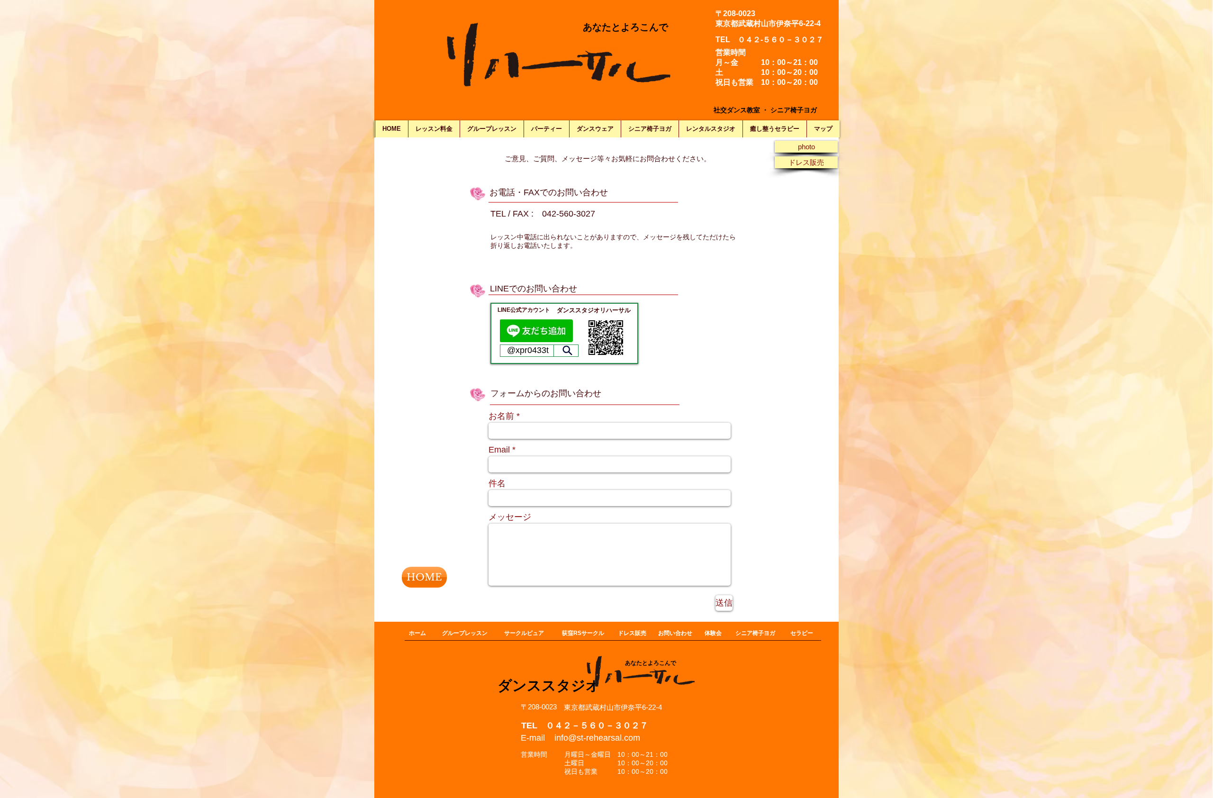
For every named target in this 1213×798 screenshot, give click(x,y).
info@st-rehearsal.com (597, 738)
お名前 (501, 416)
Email (499, 449)
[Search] (567, 351)
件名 (497, 483)
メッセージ (510, 517)
